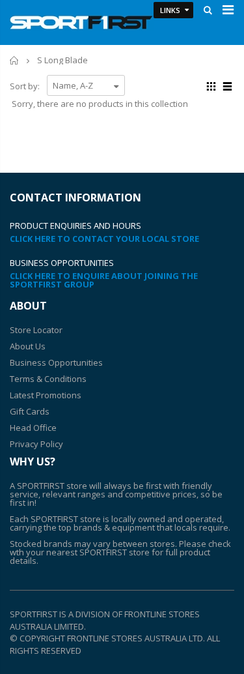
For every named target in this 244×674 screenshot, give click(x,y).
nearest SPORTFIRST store (98, 552)
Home (15, 60)
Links (170, 10)
